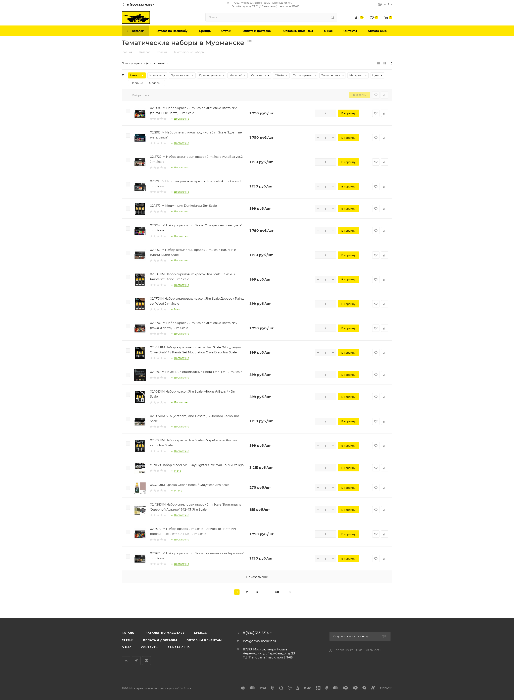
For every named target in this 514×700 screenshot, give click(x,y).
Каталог (129, 632)
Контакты (149, 647)
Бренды (201, 632)
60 (277, 592)
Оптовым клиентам (204, 640)
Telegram (136, 660)
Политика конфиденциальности (358, 650)
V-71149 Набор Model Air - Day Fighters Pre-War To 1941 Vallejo (197, 465)
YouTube (146, 660)
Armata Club (178, 647)
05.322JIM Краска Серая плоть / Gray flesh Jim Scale (189, 485)
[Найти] (332, 17)
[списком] (385, 63)
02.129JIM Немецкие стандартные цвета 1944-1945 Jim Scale (196, 372)
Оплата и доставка (160, 640)
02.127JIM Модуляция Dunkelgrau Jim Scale (183, 206)
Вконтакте (126, 660)
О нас (127, 647)
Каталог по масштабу (165, 632)
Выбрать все (140, 95)
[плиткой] (378, 63)
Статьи (128, 640)
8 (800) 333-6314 (256, 633)
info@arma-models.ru (259, 641)
